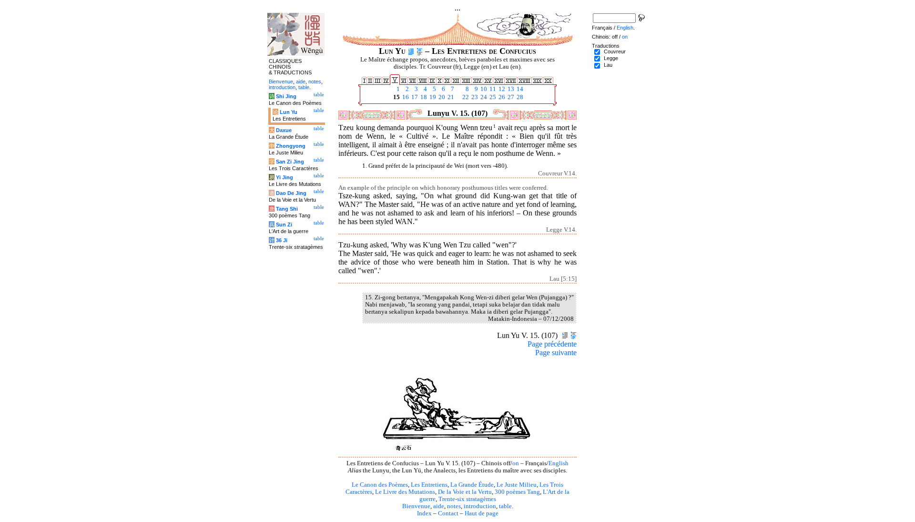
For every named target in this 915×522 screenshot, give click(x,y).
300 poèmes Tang (517, 492)
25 (492, 97)
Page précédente (552, 344)
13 (510, 89)
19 (432, 97)
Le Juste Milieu (517, 484)
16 (405, 97)
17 (414, 97)
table (505, 506)
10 (483, 89)
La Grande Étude (472, 484)
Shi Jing (286, 96)
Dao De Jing (291, 193)
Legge (611, 58)
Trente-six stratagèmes (467, 499)
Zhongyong (290, 146)
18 (423, 97)
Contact (448, 513)
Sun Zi (284, 224)
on (515, 463)
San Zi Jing (290, 161)
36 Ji (281, 240)
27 (510, 97)
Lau (608, 65)
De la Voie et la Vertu (465, 492)
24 (483, 97)
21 (450, 97)
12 (501, 89)
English (559, 463)
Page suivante (556, 352)
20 (441, 97)
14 (519, 89)
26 (501, 97)
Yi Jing (284, 177)
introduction (480, 506)
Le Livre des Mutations (405, 492)
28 (519, 97)
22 (465, 97)
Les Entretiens (429, 484)
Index (424, 513)
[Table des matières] (420, 51)
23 (474, 97)
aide (438, 506)
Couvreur (615, 51)
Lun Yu (288, 112)
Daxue (284, 130)
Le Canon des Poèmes (380, 484)
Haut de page (481, 513)
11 (492, 89)
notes (454, 506)
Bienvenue (416, 506)
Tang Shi (287, 209)
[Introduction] (411, 51)
